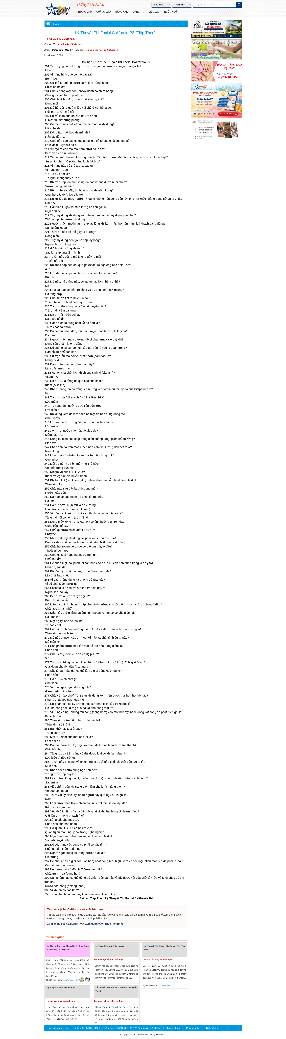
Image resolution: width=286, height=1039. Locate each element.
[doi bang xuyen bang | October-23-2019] (216, 49)
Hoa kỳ (69, 50)
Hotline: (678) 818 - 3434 (86, 1028)
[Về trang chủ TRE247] (57, 9)
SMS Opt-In (212, 1028)
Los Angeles (68, 980)
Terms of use (173, 1028)
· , (151, 986)
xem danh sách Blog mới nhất (104, 923)
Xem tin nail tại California (62, 923)
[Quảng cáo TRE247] (216, 71)
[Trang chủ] (48, 24)
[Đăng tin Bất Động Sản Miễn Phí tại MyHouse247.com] (216, 29)
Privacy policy (193, 1028)
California (57, 50)
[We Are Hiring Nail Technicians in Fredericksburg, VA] (216, 129)
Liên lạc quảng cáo (58, 1028)
